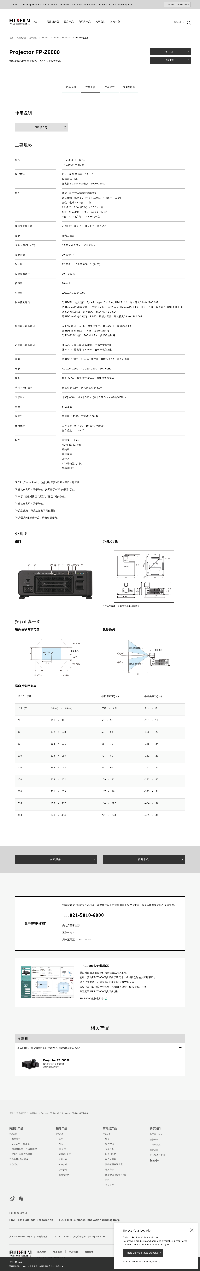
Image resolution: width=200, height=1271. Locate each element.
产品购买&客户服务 (18, 1159)
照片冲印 (109, 1144)
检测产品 (109, 1169)
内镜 (61, 1144)
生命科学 (109, 1185)
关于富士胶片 (156, 1134)
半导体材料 (110, 1159)
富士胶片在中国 (157, 1155)
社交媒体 (89, 1251)
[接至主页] (19, 22)
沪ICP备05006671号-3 (20, 1236)
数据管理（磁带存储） (116, 1175)
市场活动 (13, 1164)
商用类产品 (21, 38)
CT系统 (62, 1149)
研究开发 (154, 1150)
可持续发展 (155, 1144)
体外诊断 (63, 1164)
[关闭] (191, 1230)
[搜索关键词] (188, 22)
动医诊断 (63, 1169)
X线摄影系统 (65, 1154)
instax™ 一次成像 (21, 1144)
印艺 (107, 1139)
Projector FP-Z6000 (50, 38)
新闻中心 (155, 1160)
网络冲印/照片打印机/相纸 (24, 1149)
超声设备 (63, 1159)
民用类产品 (16, 1128)
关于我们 (155, 1128)
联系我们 (73, 1251)
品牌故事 (154, 1139)
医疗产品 (61, 1128)
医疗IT (62, 1139)
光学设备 (33, 38)
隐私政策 (60, 1266)
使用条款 (57, 1251)
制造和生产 (110, 1154)
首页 (11, 38)
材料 (107, 1180)
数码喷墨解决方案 (114, 1164)
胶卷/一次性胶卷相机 (22, 1154)
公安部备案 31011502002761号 (53, 1236)
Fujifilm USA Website (177, 5)
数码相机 (16, 1139)
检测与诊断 (64, 1175)
